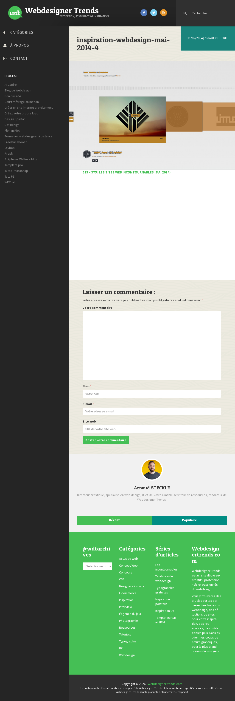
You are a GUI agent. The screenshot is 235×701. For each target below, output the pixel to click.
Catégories (22, 32)
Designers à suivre (132, 586)
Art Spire (11, 84)
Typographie (128, 641)
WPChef (10, 182)
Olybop (10, 148)
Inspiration (126, 600)
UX (121, 648)
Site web (89, 421)
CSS (122, 579)
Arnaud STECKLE (216, 38)
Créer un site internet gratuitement (29, 107)
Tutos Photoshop (16, 171)
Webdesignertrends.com (165, 684)
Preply (9, 153)
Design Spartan (15, 119)
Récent (114, 520)
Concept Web (128, 565)
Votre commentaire (97, 308)
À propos (19, 45)
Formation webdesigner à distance (29, 136)
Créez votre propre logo (21, 113)
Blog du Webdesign (18, 90)
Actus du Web (128, 558)
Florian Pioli (12, 130)
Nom (86, 386)
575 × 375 (90, 172)
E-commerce (128, 593)
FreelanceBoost (16, 142)
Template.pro (14, 165)
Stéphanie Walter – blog (21, 159)
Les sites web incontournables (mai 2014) (135, 172)
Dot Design (12, 125)
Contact (19, 58)
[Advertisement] (152, 230)
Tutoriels (125, 634)
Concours (125, 572)
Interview (125, 607)
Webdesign (127, 655)
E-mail (87, 404)
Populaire (189, 520)
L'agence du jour (130, 614)
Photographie (128, 621)
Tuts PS (10, 176)
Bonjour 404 (13, 96)
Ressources (127, 627)
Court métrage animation (22, 102)
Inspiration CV (164, 611)
